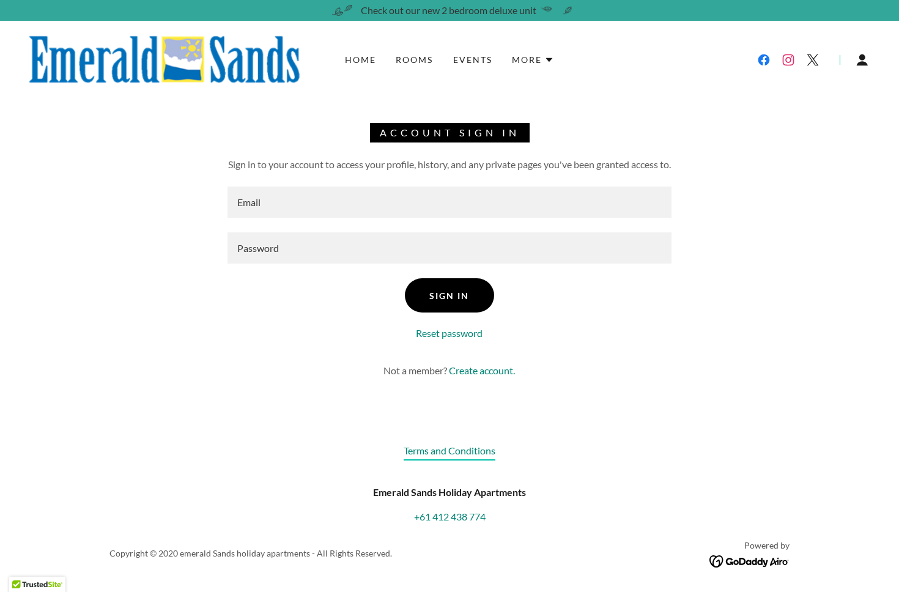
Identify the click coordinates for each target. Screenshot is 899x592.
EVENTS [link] (472, 59)
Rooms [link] (414, 59)
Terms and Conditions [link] (449, 450)
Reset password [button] (449, 333)
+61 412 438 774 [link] (450, 516)
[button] (533, 60)
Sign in (449, 295)
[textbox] (449, 202)
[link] (163, 58)
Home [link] (360, 59)
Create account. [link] (482, 370)
